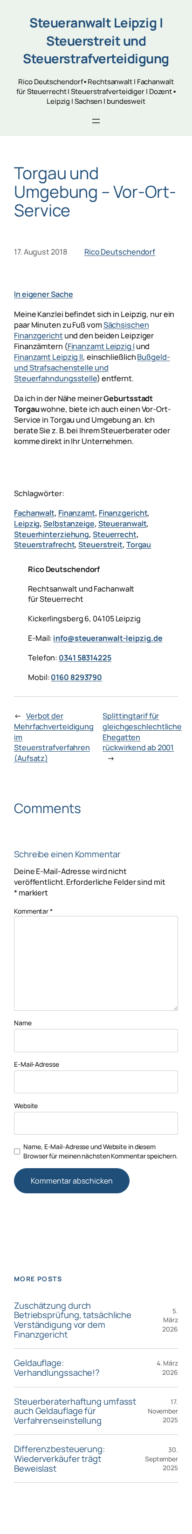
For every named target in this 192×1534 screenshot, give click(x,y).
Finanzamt (76, 513)
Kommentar (33, 911)
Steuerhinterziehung (51, 534)
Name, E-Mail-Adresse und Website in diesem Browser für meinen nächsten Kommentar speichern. (100, 1151)
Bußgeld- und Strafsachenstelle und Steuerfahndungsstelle (92, 367)
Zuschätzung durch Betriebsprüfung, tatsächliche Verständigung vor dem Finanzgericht (72, 1320)
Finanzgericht (123, 513)
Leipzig (27, 523)
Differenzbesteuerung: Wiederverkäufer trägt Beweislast (59, 1458)
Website (26, 1105)
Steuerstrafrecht (44, 544)
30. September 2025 (161, 1458)
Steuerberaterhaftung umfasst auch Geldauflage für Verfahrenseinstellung (75, 1411)
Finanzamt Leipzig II (48, 356)
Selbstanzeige (69, 523)
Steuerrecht (115, 534)
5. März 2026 (170, 1319)
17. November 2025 (163, 1410)
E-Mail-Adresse (36, 1064)
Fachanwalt (34, 513)
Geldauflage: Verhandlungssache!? (57, 1367)
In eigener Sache (43, 294)
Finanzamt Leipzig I (101, 346)
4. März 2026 (167, 1368)
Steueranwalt (122, 523)
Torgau (138, 544)
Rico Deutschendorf (119, 252)
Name (23, 1022)
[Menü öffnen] (96, 121)
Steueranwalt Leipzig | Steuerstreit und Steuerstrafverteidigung (96, 40)
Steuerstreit (100, 544)
